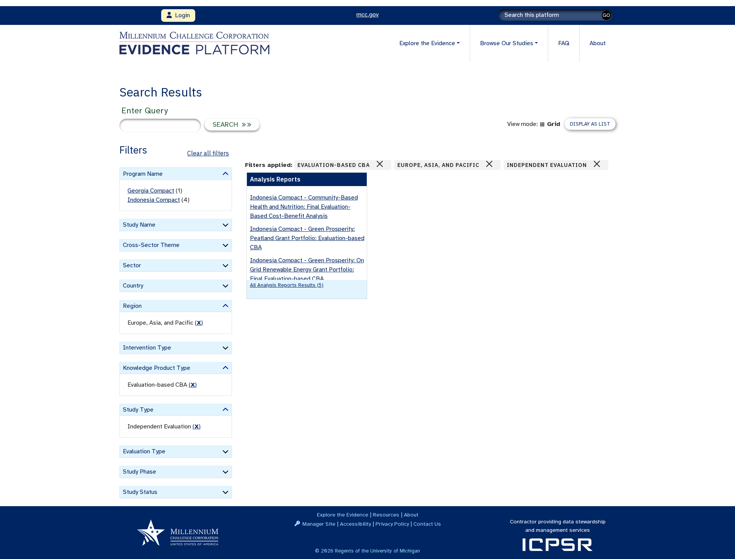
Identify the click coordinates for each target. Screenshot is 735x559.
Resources (386, 514)
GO (606, 15)
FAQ (563, 43)
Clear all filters (208, 153)
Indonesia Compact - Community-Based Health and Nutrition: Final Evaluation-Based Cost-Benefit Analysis (304, 207)
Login (181, 15)
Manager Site (318, 523)
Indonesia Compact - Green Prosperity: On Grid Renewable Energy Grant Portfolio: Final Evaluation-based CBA (307, 270)
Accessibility (355, 523)
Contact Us (427, 523)
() (199, 323)
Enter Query (144, 110)
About (598, 43)
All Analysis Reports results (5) (286, 285)
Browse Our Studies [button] (506, 43)
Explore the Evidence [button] (427, 43)
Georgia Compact (150, 191)
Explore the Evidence (342, 514)
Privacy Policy (392, 523)
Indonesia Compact (153, 200)
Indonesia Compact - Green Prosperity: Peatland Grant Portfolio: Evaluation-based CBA (307, 238)
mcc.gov (367, 14)
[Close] (379, 163)
